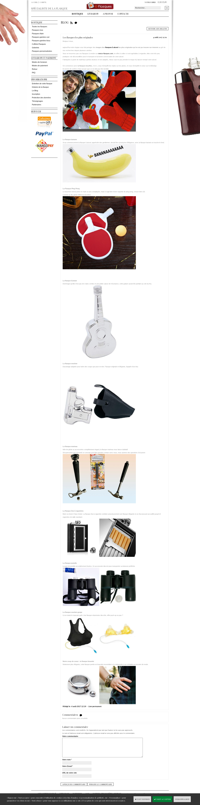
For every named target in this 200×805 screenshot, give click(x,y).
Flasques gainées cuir (40, 37)
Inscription (36, 94)
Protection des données (41, 98)
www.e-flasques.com (105, 53)
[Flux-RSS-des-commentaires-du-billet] (80, 715)
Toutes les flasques (39, 27)
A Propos (108, 13)
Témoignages (37, 101)
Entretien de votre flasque (42, 84)
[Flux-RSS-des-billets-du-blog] (71, 22)
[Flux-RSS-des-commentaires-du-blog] (75, 22)
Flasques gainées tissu (41, 41)
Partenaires (36, 105)
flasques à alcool (111, 47)
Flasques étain (38, 34)
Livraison (92, 13)
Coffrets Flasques (39, 44)
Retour (34, 69)
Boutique (77, 13)
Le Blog (35, 91)
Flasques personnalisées (42, 51)
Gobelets (35, 48)
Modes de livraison (39, 62)
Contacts (122, 13)
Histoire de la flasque (40, 87)
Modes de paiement (40, 66)
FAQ (33, 73)
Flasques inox (37, 30)
